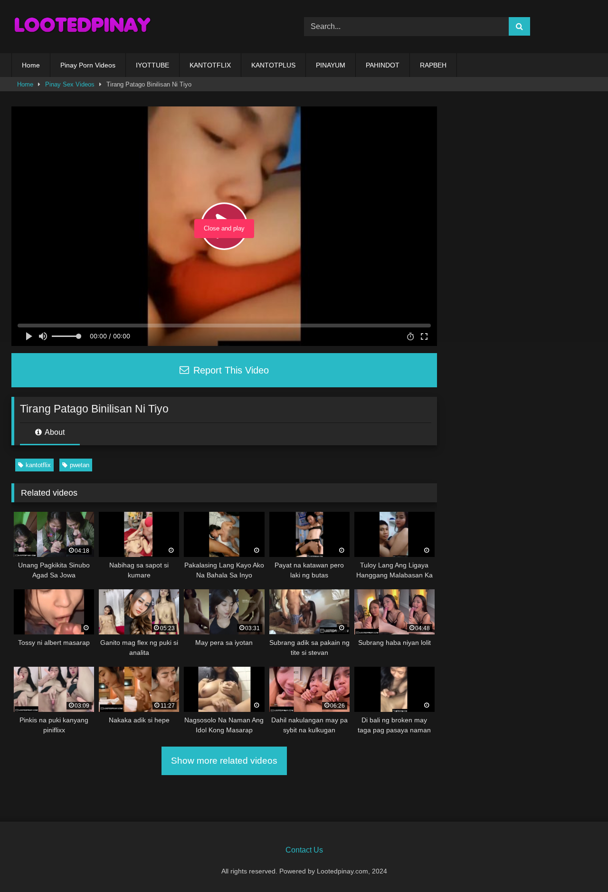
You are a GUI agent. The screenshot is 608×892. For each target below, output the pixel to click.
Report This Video (229, 370)
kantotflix (38, 465)
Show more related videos (224, 761)
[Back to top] (578, 863)
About (54, 432)
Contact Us (304, 850)
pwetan (79, 465)
